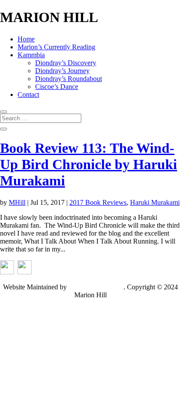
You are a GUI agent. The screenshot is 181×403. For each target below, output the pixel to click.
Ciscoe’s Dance (56, 86)
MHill (17, 202)
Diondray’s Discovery (65, 63)
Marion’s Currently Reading (56, 47)
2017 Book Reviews (98, 202)
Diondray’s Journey (62, 70)
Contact (28, 94)
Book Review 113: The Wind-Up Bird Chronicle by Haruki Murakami (88, 164)
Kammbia (31, 55)
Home (26, 39)
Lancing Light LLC (96, 287)
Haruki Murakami (155, 202)
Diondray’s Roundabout (68, 78)
